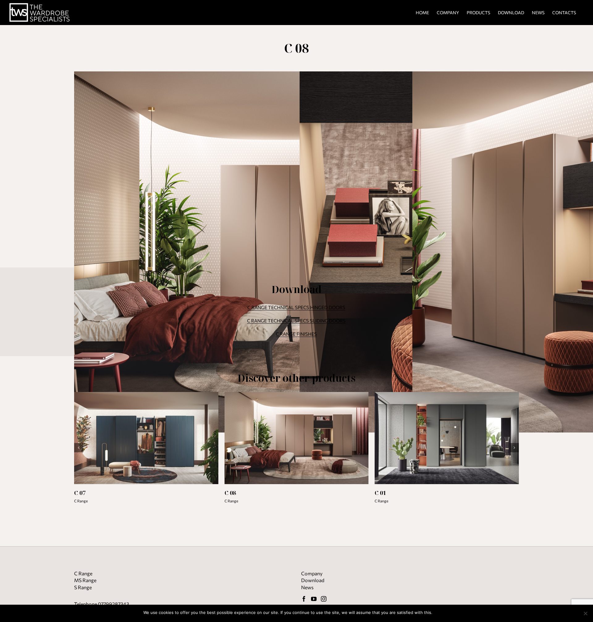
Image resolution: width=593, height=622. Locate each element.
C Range (81, 501)
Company (311, 573)
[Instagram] (323, 599)
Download (312, 580)
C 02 (230, 492)
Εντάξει (442, 612)
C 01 (80, 492)
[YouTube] (314, 599)
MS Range (85, 580)
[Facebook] (304, 599)
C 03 (380, 492)
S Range (83, 587)
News (307, 587)
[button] (78, 447)
